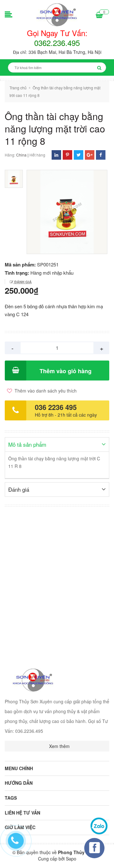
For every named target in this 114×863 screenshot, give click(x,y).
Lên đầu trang (88, 853)
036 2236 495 (56, 407)
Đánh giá (22, 281)
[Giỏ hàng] (99, 15)
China (21, 154)
